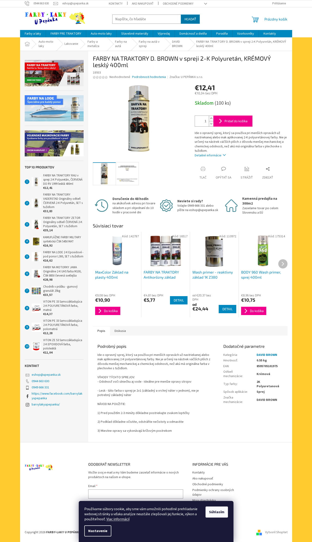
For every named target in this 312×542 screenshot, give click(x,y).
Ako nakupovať (143, 4)
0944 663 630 (40, 381)
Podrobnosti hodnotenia (149, 77)
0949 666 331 (40, 387)
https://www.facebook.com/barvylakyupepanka (57, 395)
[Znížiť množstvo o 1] (211, 123)
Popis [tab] (101, 331)
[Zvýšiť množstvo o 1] (211, 118)
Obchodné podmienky (178, 4)
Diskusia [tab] (120, 331)
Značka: (186, 77)
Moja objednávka (204, 500)
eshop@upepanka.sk (46, 374)
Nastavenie (97, 530)
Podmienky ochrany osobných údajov (213, 492)
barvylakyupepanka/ (46, 404)
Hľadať (190, 19)
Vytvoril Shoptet (276, 532)
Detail (179, 300)
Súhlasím (216, 512)
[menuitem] (33, 33)
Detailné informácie (208, 155)
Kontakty (116, 4)
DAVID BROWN (267, 355)
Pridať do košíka (236, 121)
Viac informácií (118, 519)
